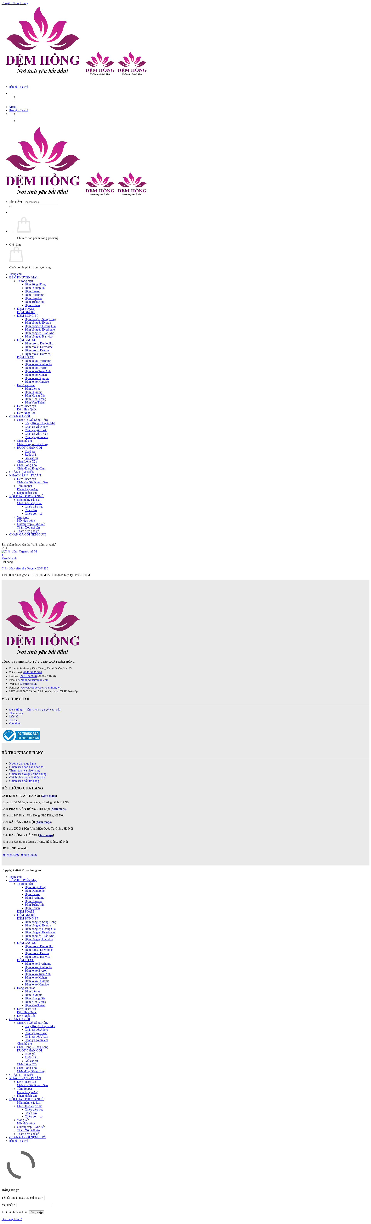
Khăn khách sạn (27, 492)
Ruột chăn (31, 454)
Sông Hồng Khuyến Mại (40, 423)
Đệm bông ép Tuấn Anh (39, 333)
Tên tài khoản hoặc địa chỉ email (22, 1197)
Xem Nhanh (9, 558)
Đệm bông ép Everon (38, 322)
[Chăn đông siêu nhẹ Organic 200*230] (19, 551)
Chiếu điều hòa (34, 506)
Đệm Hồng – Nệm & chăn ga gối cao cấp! (35, 709)
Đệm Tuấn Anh (34, 301)
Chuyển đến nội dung (15, 3)
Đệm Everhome (34, 294)
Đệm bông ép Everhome (40, 329)
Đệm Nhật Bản (26, 412)
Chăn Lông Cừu (27, 461)
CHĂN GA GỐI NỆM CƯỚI (27, 534)
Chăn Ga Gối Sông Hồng (32, 419)
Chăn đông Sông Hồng (31, 468)
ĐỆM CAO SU (26, 340)
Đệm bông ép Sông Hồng (40, 319)
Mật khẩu (8, 1204)
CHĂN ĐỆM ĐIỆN (21, 472)
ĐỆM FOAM (25, 308)
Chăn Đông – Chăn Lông (32, 444)
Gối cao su (31, 458)
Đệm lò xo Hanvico (37, 381)
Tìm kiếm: (15, 201)
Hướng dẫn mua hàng (22, 763)
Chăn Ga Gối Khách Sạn (32, 482)
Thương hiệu (25, 281)
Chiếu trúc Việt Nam (29, 503)
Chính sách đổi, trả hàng (24, 780)
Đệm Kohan (32, 305)
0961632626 (29, 854)
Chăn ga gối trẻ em (36, 437)
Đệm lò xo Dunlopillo (38, 364)
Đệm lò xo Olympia (37, 378)
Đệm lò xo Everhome (38, 360)
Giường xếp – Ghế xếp (31, 524)
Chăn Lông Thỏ (27, 465)
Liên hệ (13, 716)
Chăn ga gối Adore (36, 426)
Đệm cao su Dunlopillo (39, 343)
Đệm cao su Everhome (39, 347)
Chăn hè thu (24, 440)
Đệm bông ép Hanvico (39, 336)
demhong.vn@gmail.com (33, 679)
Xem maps (46, 835)
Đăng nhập (37, 1212)
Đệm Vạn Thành (35, 402)
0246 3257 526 (32, 672)
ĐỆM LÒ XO (25, 357)
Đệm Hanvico (33, 298)
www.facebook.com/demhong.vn (41, 687)
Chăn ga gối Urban (36, 433)
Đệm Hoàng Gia (35, 395)
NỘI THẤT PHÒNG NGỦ (26, 496)
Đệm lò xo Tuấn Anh (38, 371)
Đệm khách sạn (26, 406)
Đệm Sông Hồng (35, 284)
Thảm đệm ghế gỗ (28, 531)
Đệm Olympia (33, 392)
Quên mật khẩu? (12, 1219)
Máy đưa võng (26, 520)
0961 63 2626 (28, 676)
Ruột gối (30, 451)
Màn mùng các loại (28, 499)
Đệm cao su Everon (37, 350)
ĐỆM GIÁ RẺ (26, 312)
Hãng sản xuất (26, 385)
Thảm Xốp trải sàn (28, 527)
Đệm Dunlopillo (35, 287)
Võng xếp (23, 517)
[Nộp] (10, 206)
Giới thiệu (15, 723)
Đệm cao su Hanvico (37, 353)
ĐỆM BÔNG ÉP (27, 315)
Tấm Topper (24, 485)
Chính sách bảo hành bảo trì (26, 767)
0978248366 (11, 854)
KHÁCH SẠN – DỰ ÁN (25, 475)
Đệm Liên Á (32, 388)
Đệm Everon (32, 291)
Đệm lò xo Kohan (36, 374)
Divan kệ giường (27, 489)
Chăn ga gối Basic (36, 430)
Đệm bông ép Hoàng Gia (40, 326)
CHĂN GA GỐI (19, 416)
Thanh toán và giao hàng (24, 770)
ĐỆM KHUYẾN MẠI (23, 277)
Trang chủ (15, 274)
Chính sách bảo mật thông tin (27, 777)
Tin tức (13, 720)
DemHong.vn (28, 683)
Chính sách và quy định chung (28, 774)
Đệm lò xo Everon (36, 367)
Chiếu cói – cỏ (34, 513)
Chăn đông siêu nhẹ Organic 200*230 (25, 568)
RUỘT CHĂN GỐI (29, 447)
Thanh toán (16, 713)
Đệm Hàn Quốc (27, 409)
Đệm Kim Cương (35, 399)
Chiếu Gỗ (31, 510)
